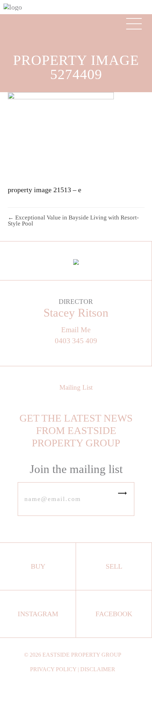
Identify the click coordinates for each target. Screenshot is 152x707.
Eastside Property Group (81, 655)
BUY (38, 566)
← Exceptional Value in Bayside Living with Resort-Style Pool (73, 220)
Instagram (38, 614)
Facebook (113, 614)
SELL (114, 566)
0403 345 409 (76, 341)
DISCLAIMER (97, 669)
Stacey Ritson (76, 313)
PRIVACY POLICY (53, 669)
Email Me (75, 330)
